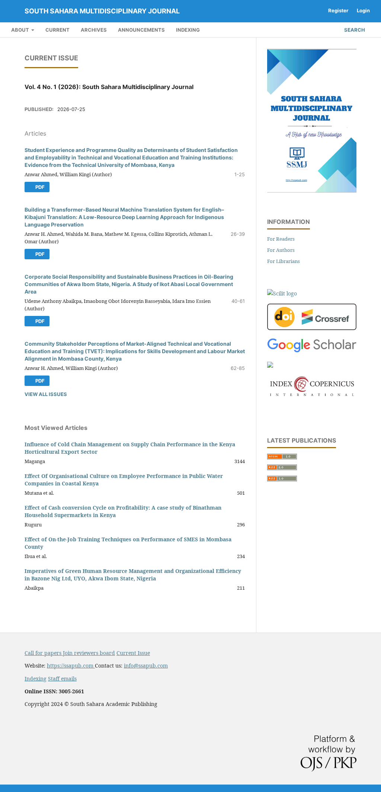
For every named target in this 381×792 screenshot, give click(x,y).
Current (57, 30)
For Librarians (283, 261)
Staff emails (62, 678)
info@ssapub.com (146, 665)
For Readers (281, 238)
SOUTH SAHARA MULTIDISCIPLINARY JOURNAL (102, 11)
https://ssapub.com (71, 665)
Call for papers (44, 652)
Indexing (188, 30)
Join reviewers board (89, 652)
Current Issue (133, 652)
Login (363, 10)
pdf (39, 187)
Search (354, 30)
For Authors (281, 250)
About (20, 30)
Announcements (141, 30)
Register (338, 10)
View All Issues (46, 394)
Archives (94, 30)
